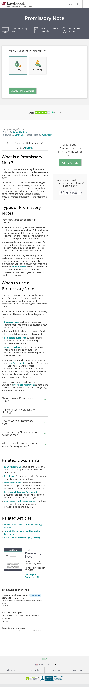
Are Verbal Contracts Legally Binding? (22, 537)
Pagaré (28, 147)
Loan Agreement (16, 363)
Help (69, 4)
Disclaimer (78, 670)
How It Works (33, 670)
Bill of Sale (9, 476)
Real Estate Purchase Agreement (20, 501)
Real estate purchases (15, 337)
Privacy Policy (56, 670)
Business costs (11, 322)
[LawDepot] (13, 3)
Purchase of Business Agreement (20, 492)
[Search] (78, 4)
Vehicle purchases (13, 347)
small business (19, 266)
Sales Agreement (12, 482)
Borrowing (37, 69)
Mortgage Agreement (24, 384)
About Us (11, 670)
